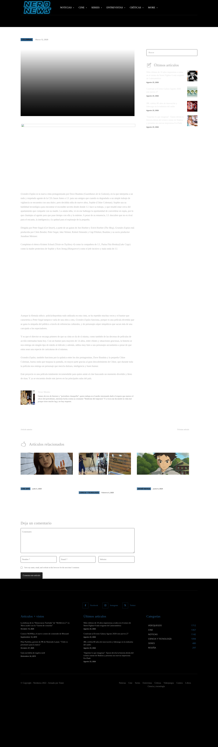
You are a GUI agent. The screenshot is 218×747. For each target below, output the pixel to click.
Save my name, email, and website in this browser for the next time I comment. (51, 568)
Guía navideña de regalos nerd (33, 653)
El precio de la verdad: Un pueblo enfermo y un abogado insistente (161, 433)
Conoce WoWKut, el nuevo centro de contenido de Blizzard (45, 634)
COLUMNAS (27, 39)
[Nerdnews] (37, 7)
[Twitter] (125, 605)
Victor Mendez (44, 392)
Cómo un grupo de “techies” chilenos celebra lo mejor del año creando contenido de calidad (105, 483)
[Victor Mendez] (28, 397)
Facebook (94, 605)
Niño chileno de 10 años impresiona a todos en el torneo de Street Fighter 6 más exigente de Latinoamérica (165, 75)
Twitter (133, 605)
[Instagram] (105, 605)
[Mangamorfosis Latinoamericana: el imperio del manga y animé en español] (163, 464)
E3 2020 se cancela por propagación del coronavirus (42, 433)
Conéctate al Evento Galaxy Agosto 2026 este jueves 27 (105, 634)
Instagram (114, 605)
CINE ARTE (25, 489)
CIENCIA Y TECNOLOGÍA (89, 492)
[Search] (194, 52)
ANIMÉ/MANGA (144, 489)
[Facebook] (85, 605)
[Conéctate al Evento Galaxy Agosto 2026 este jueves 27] (192, 92)
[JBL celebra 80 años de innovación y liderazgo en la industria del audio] (192, 106)
